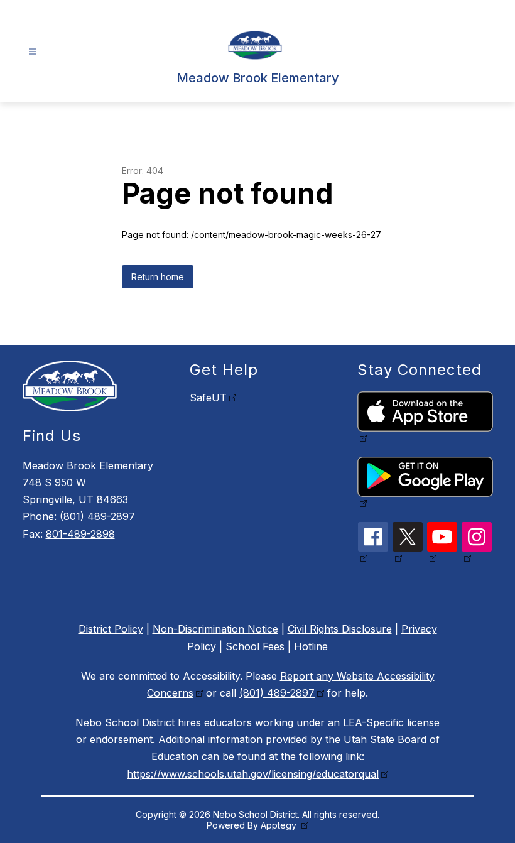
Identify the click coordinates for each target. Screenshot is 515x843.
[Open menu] (32, 52)
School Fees (255, 646)
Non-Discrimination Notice (215, 629)
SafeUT (208, 397)
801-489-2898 (80, 534)
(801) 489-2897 (97, 516)
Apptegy (280, 825)
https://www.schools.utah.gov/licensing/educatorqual (253, 774)
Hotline (311, 646)
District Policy (111, 629)
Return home (157, 276)
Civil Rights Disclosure (340, 629)
